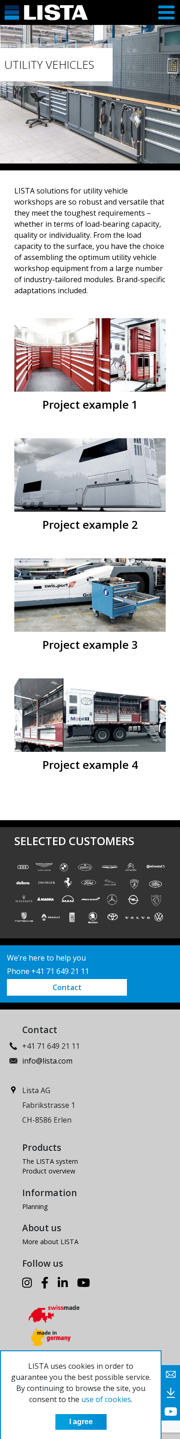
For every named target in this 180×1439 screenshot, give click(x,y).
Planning (35, 1206)
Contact (67, 987)
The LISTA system (50, 1161)
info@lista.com (47, 1061)
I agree (81, 1422)
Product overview (48, 1171)
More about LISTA (50, 1241)
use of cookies (106, 1399)
